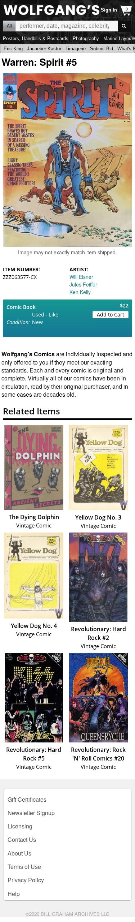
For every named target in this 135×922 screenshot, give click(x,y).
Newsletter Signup (31, 813)
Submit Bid (101, 48)
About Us (19, 853)
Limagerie (76, 48)
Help (14, 893)
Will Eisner (81, 276)
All (9, 26)
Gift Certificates (27, 799)
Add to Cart (110, 314)
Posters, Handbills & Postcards (35, 38)
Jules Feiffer (83, 284)
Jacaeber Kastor (44, 48)
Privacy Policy (26, 880)
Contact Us (22, 839)
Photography (86, 38)
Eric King (13, 48)
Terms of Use (24, 866)
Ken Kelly (80, 292)
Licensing (20, 826)
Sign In (109, 10)
